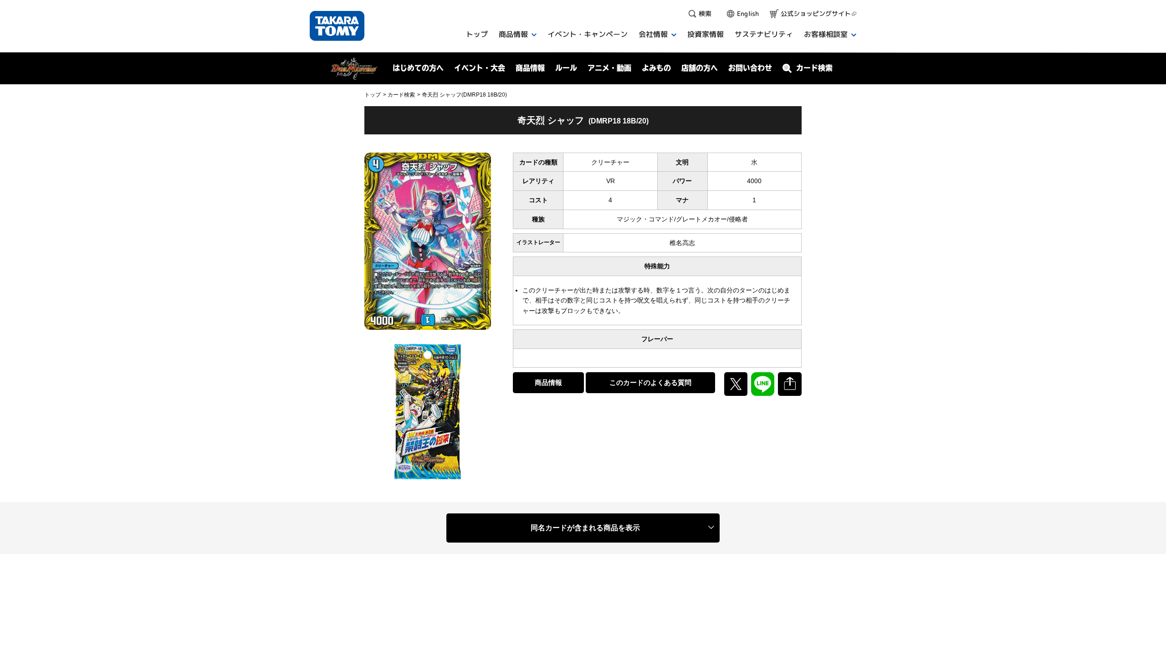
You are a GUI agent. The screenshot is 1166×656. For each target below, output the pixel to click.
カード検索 (401, 95)
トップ (372, 95)
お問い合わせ (750, 68)
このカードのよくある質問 (650, 382)
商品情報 (548, 382)
